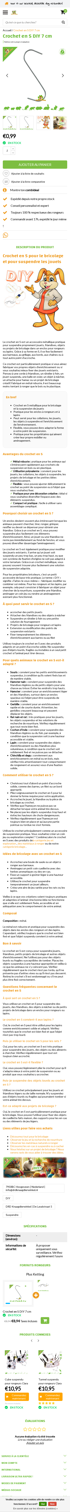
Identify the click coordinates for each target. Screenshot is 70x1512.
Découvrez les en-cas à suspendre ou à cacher (37, 1146)
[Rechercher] (63, 22)
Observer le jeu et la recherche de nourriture (36, 1139)
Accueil (7, 30)
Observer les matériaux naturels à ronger (34, 1142)
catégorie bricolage (14, 846)
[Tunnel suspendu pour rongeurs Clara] (50, 1362)
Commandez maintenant (19, 1397)
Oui (43, 1504)
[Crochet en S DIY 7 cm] (18, 1293)
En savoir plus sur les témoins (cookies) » (35, 1508)
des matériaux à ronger (31, 843)
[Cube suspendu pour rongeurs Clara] (17, 1362)
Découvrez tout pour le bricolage (29, 1136)
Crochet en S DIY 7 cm (26, 30)
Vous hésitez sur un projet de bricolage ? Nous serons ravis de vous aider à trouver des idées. (37, 1151)
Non (52, 1504)
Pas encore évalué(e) (13, 1403)
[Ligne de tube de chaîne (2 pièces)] (43, 1285)
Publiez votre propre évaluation (16, 42)
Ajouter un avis (35, 1442)
